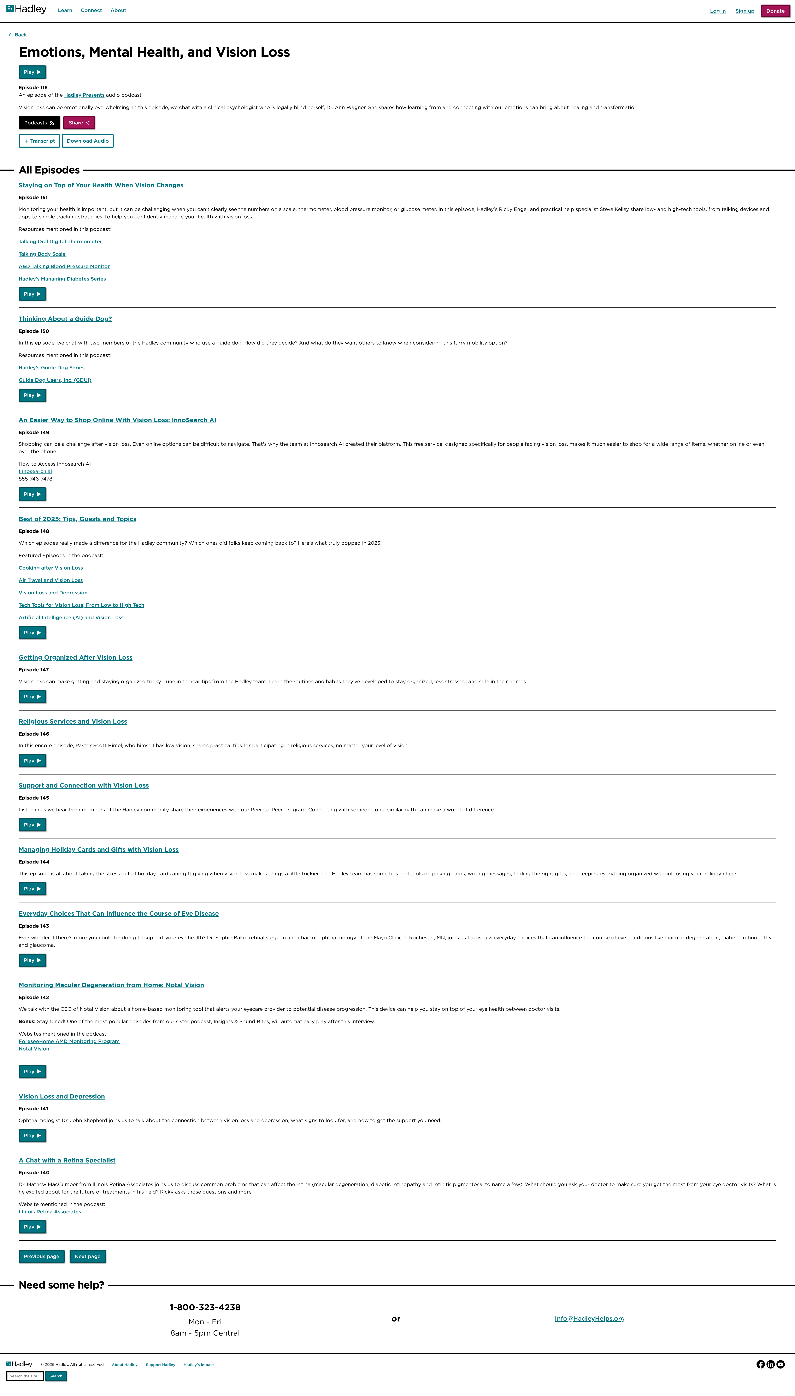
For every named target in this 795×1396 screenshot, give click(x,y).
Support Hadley (160, 1365)
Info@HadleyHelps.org (590, 1318)
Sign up (745, 11)
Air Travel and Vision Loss (51, 580)
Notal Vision (34, 1048)
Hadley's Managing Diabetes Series (62, 279)
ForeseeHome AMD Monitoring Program (69, 1041)
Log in (718, 11)
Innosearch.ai (35, 471)
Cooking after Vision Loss (51, 568)
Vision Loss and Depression (53, 592)
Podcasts (35, 122)
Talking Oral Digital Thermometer (60, 241)
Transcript (42, 141)
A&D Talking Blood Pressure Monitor (64, 266)
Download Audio (88, 141)
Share (76, 122)
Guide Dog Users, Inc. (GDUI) (55, 380)
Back (21, 35)
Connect (91, 10)
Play (29, 72)
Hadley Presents (84, 95)
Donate (775, 11)
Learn (65, 10)
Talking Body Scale (42, 254)
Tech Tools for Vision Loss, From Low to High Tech (81, 605)
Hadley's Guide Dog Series (52, 367)
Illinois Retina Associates (50, 1211)
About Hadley (125, 1365)
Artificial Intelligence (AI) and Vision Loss (71, 617)
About (118, 10)
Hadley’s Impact (199, 1365)
